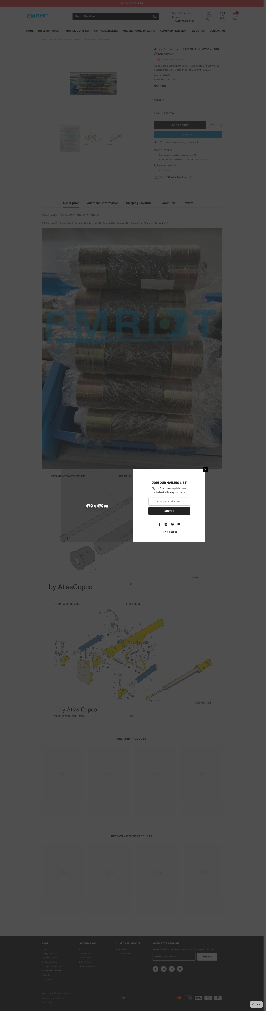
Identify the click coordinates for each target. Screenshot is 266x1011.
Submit (169, 510)
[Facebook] (159, 524)
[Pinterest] (172, 524)
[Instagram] (166, 524)
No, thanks (171, 532)
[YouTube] (179, 524)
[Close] (205, 469)
